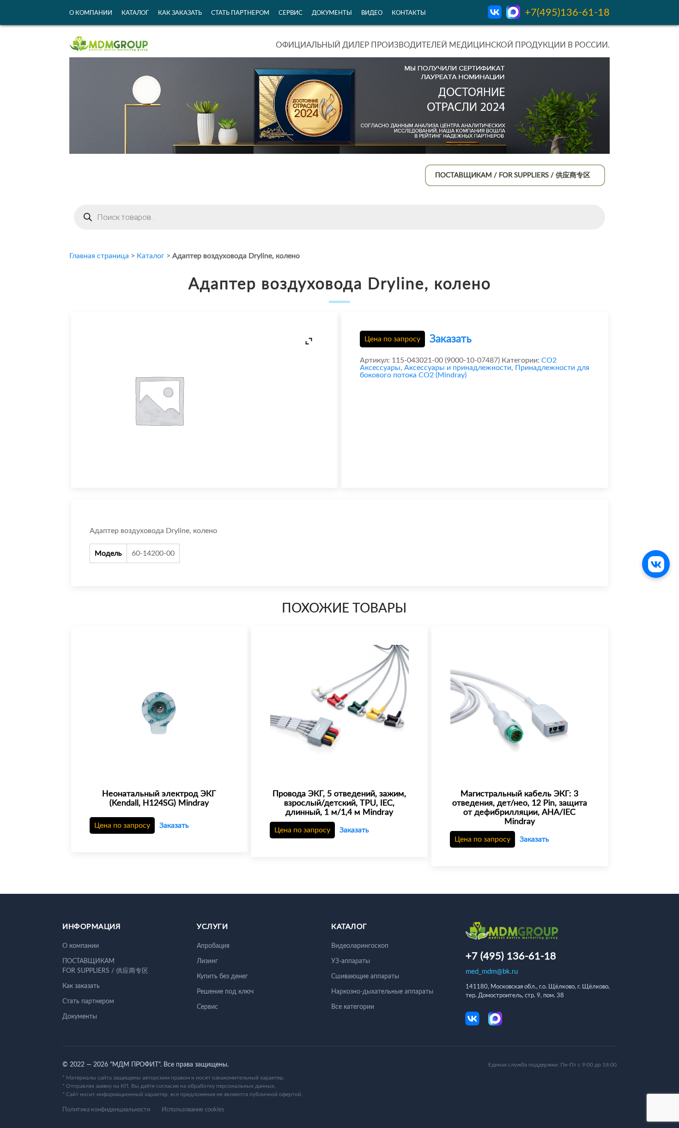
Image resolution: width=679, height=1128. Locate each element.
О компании (90, 13)
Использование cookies (193, 1110)
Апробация (213, 946)
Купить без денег (222, 976)
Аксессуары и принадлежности (457, 367)
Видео (371, 13)
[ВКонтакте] (656, 564)
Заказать (451, 339)
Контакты (409, 13)
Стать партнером (240, 13)
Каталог (135, 13)
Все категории (352, 1007)
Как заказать (180, 13)
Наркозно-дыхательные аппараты (382, 992)
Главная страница (99, 256)
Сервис (291, 13)
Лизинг (207, 961)
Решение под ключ (225, 992)
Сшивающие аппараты (365, 976)
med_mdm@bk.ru (492, 971)
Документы (332, 13)
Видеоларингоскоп (359, 946)
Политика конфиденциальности (106, 1110)
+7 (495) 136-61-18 (511, 956)
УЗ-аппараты (350, 961)
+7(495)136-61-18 (567, 12)
